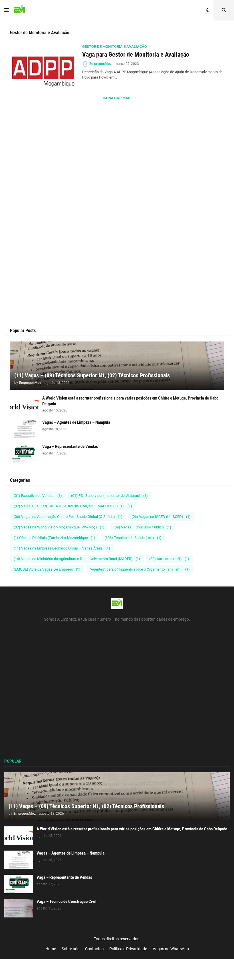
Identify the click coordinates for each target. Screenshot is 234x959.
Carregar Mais (117, 98)
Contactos (94, 948)
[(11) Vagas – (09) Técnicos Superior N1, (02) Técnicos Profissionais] (117, 365)
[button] (6, 10)
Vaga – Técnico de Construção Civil (66, 901)
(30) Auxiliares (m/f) (169, 559)
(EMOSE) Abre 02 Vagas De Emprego (47, 569)
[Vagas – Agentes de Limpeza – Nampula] (24, 429)
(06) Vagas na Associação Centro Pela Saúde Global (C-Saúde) (68, 517)
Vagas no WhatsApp (171, 948)
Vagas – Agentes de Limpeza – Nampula (76, 422)
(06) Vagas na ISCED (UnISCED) (161, 517)
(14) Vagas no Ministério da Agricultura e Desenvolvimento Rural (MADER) (77, 559)
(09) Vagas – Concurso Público (142, 527)
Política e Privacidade (128, 948)
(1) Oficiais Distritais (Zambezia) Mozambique (54, 538)
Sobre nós (70, 948)
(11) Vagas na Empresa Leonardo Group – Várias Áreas (62, 548)
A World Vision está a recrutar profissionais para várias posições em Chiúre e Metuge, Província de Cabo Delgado (130, 401)
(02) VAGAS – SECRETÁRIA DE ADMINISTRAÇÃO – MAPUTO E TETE (73, 506)
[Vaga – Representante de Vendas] (24, 453)
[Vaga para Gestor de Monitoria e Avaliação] (43, 65)
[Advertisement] (117, 175)
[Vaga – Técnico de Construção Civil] (18, 908)
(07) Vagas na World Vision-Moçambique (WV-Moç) (59, 527)
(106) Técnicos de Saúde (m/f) (133, 538)
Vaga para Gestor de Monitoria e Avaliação (135, 54)
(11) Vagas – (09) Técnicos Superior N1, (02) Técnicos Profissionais (92, 375)
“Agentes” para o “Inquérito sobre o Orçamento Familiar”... (140, 569)
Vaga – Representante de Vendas (70, 446)
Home (50, 948)
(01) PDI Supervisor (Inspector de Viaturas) (109, 495)
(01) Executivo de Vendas (38, 495)
